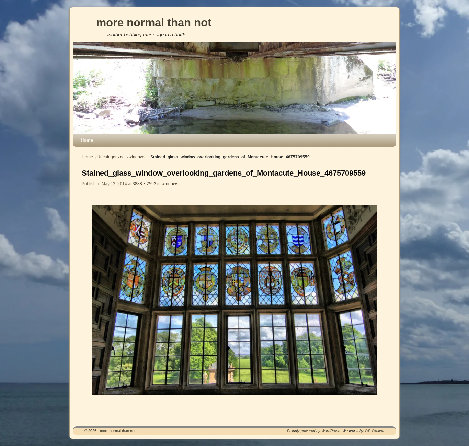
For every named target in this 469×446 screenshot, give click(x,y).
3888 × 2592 (144, 183)
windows (137, 157)
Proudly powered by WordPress (313, 430)
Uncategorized (111, 157)
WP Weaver (375, 430)
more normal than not (153, 22)
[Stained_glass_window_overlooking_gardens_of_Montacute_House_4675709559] (234, 300)
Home (87, 140)
